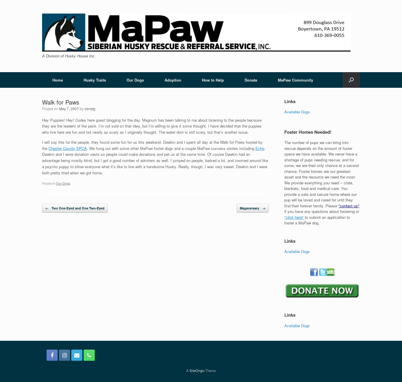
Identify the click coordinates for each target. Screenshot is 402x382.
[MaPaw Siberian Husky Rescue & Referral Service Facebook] (52, 355)
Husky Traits (95, 80)
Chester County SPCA (68, 148)
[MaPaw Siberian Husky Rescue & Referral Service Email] (76, 355)
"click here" (294, 217)
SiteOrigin (197, 370)
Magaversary (252, 208)
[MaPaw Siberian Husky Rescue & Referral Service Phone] (89, 355)
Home (57, 80)
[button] (351, 80)
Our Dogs (135, 80)
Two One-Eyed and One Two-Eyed (74, 208)
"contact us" (348, 206)
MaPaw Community (295, 80)
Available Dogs (297, 112)
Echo (259, 148)
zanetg (89, 108)
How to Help (213, 80)
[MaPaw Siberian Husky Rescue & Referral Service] (196, 32)
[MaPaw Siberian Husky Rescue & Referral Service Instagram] (64, 355)
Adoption (173, 80)
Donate (251, 80)
